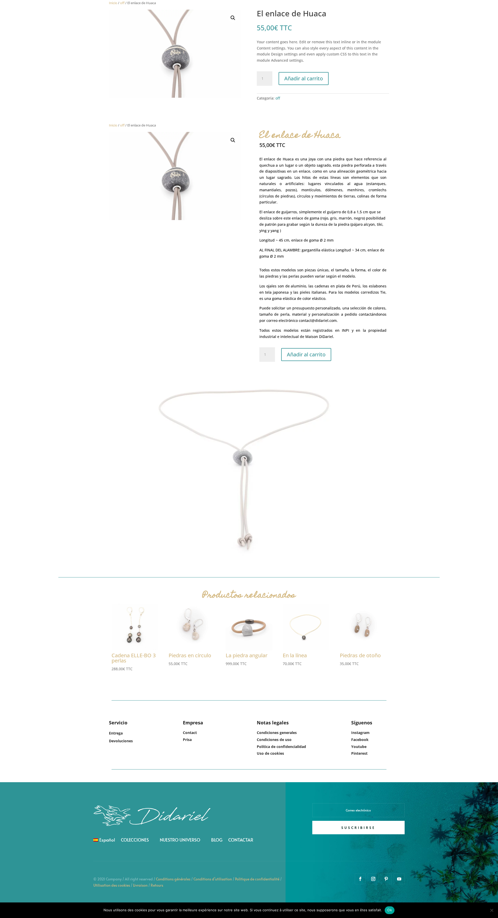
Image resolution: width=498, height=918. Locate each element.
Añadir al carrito (303, 78)
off (122, 3)
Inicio (113, 3)
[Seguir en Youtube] (399, 878)
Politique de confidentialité (257, 879)
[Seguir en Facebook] (360, 878)
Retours (157, 885)
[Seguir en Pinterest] (386, 878)
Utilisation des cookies (111, 885)
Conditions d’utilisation (212, 879)
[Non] (491, 910)
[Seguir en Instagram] (373, 878)
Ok (389, 910)
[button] (233, 18)
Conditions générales (173, 879)
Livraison (140, 885)
